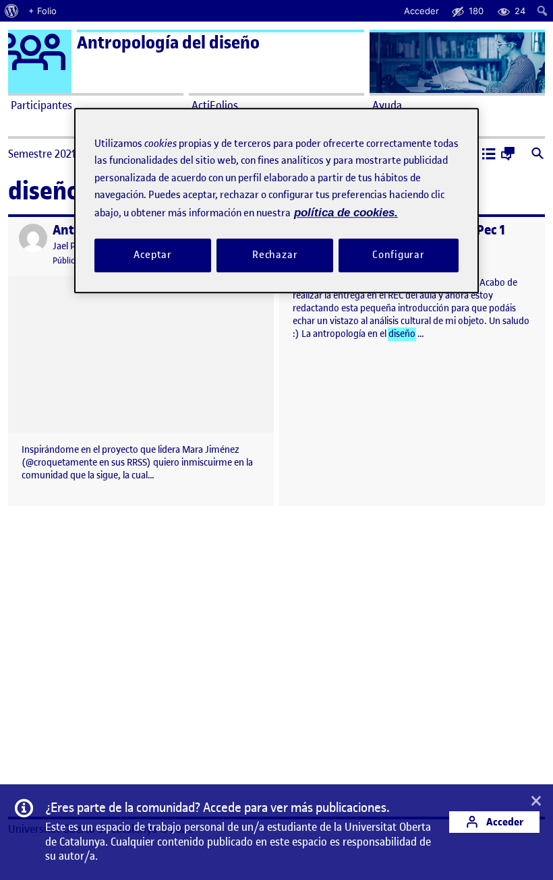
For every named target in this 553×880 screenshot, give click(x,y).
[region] (276, 200)
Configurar (398, 255)
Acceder (503, 822)
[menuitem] (12, 11)
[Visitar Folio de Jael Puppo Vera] (33, 238)
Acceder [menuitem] (421, 10)
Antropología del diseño (168, 43)
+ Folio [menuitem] (42, 10)
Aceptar (153, 255)
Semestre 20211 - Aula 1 (62, 153)
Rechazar (275, 255)
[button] (489, 155)
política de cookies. (346, 212)
